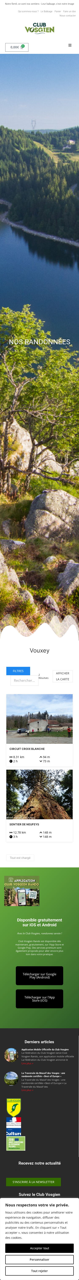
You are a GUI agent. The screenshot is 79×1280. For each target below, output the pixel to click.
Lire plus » (27, 1063)
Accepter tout (39, 1248)
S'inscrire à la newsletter (33, 1182)
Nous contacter (68, 15)
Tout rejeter (39, 1271)
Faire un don (69, 11)
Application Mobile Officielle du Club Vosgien (45, 1049)
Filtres (18, 671)
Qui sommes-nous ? (28, 11)
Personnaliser (39, 1259)
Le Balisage (46, 11)
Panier (58, 11)
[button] (70, 45)
